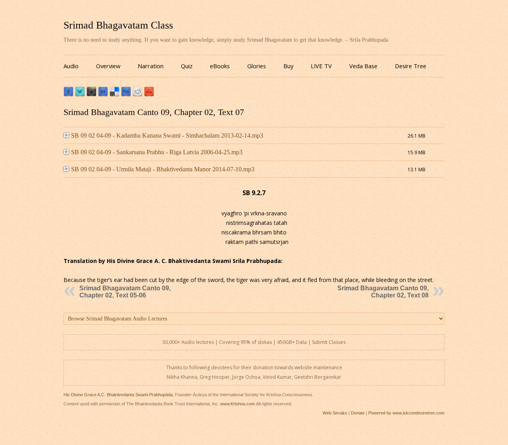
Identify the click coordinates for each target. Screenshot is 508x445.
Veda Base (363, 66)
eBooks (220, 66)
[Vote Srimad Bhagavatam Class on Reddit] (137, 94)
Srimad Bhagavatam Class (118, 25)
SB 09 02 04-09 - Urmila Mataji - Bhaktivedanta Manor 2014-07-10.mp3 (162, 169)
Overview (108, 66)
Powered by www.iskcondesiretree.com (406, 412)
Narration (151, 66)
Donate (358, 412)
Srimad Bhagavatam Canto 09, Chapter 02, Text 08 (383, 292)
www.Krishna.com (237, 403)
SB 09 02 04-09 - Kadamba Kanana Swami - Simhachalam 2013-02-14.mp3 (167, 135)
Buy (288, 66)
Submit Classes (329, 342)
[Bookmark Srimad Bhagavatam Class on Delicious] (114, 94)
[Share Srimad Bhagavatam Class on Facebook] (68, 94)
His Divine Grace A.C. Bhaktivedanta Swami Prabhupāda (118, 394)
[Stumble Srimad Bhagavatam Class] (149, 94)
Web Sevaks (335, 412)
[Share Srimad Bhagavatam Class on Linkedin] (103, 94)
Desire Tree (410, 66)
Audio (71, 66)
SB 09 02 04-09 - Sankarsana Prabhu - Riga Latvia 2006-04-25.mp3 (156, 152)
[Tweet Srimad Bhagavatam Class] (80, 94)
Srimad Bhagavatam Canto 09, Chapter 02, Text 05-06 (125, 292)
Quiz (186, 66)
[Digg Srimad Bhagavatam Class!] (126, 94)
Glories (256, 66)
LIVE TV (321, 66)
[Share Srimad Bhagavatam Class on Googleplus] (91, 94)
